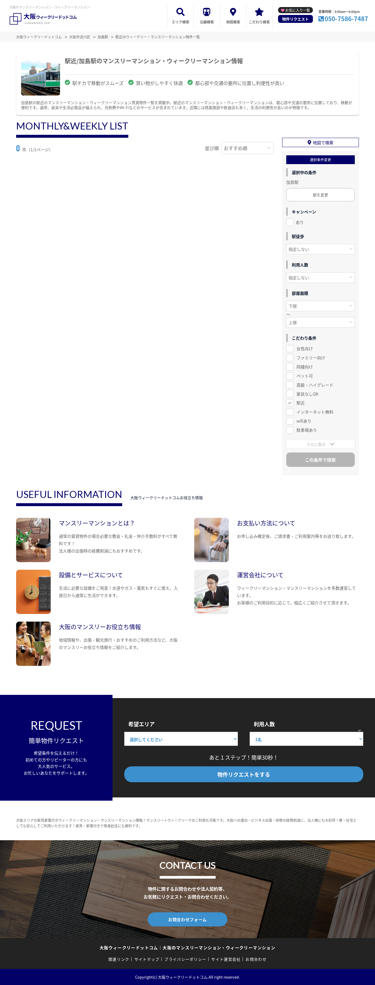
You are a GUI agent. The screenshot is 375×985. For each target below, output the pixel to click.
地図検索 (233, 21)
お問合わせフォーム (187, 919)
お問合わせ (256, 959)
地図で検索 (323, 142)
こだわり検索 (259, 21)
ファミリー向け (310, 357)
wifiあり (303, 421)
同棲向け (304, 367)
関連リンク (118, 959)
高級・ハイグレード (314, 385)
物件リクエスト (295, 19)
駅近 (300, 403)
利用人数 (264, 724)
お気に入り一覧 (297, 10)
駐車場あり (306, 430)
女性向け (304, 348)
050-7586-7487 (346, 18)
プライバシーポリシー (185, 959)
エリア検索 (180, 21)
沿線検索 (207, 21)
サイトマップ (147, 959)
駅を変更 (320, 195)
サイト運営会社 (226, 959)
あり (300, 222)
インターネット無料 (314, 412)
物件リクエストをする (243, 774)
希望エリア (141, 724)
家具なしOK (307, 394)
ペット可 (304, 376)
